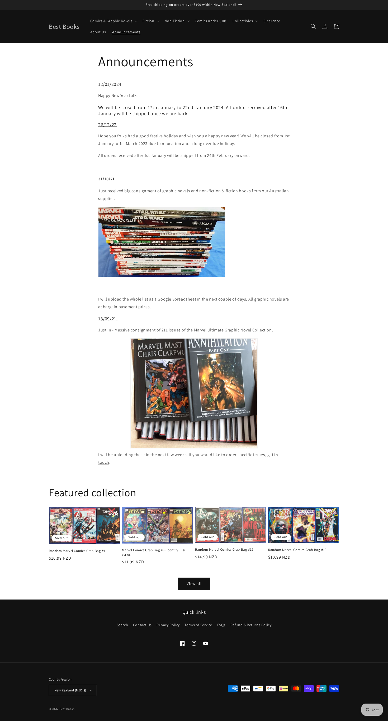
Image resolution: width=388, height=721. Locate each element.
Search (122, 624)
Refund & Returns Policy (251, 624)
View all (194, 583)
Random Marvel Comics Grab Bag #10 (297, 550)
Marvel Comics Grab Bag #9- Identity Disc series (154, 552)
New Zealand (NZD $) (70, 690)
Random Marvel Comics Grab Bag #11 (78, 551)
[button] (113, 20)
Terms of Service (198, 624)
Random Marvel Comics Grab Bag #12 (224, 549)
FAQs (221, 624)
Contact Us (142, 624)
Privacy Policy (168, 624)
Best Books (67, 709)
